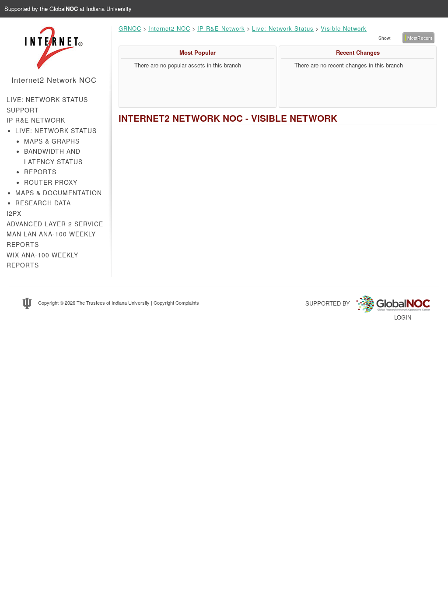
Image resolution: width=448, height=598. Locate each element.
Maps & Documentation (58, 192)
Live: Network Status (47, 99)
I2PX (14, 213)
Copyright (48, 302)
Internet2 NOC (169, 28)
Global (63, 8)
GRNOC (130, 28)
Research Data (43, 202)
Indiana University (131, 302)
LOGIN (402, 317)
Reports (40, 171)
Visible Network (344, 28)
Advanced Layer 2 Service (55, 223)
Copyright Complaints (176, 302)
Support (23, 110)
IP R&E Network (36, 120)
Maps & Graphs (52, 141)
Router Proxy (50, 182)
